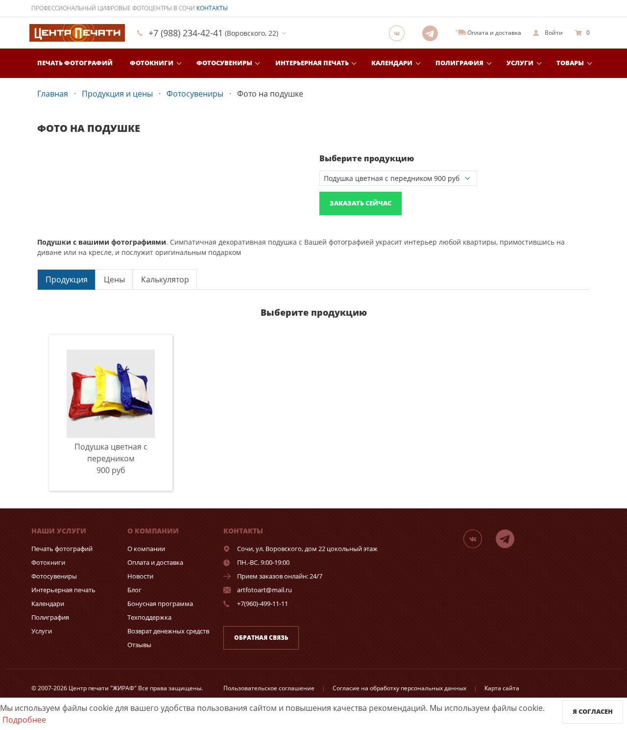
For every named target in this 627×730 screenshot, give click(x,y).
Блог (134, 589)
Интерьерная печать (312, 62)
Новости (140, 576)
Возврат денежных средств (168, 631)
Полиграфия (459, 62)
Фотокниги (151, 62)
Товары (570, 62)
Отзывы (139, 644)
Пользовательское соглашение (268, 688)
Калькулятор (165, 279)
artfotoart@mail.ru (264, 589)
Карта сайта (501, 688)
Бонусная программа (160, 603)
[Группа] (399, 33)
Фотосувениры (224, 62)
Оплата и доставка (155, 562)
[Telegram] (433, 33)
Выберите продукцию (366, 158)
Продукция (67, 279)
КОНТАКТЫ (212, 8)
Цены (114, 279)
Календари (391, 62)
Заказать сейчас (360, 203)
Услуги (519, 62)
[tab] (66, 279)
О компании (146, 548)
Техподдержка (149, 617)
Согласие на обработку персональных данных (399, 688)
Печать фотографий (75, 62)
